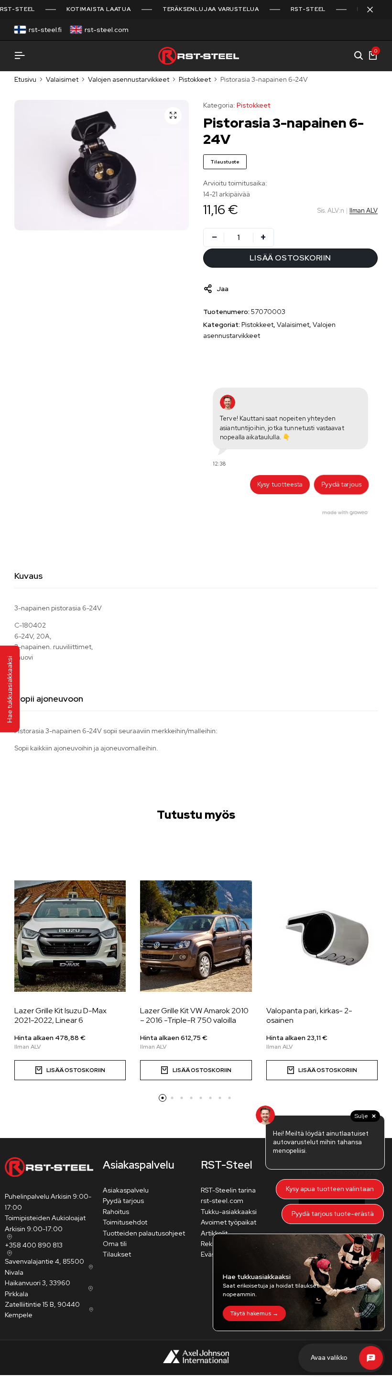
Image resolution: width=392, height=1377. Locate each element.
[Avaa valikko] (19, 55)
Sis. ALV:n (330, 210)
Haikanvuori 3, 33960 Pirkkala (37, 1288)
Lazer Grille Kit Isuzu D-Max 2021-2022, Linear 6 (60, 1015)
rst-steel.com (107, 29)
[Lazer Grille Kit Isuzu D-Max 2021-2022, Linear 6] (70, 936)
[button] (162, 1098)
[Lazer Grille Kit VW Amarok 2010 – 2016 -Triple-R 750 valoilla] (195, 936)
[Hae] (358, 55)
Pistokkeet (195, 79)
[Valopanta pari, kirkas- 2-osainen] (322, 936)
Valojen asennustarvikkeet (128, 79)
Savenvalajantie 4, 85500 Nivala (44, 1266)
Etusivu (25, 79)
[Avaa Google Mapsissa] (8, 1237)
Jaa (223, 288)
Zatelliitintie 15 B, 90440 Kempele (42, 1309)
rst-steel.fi (45, 29)
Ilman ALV (363, 210)
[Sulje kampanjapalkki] (375, 9)
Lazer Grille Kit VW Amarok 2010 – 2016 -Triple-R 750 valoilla (194, 1015)
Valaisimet (62, 79)
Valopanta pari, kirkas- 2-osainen (309, 1015)
